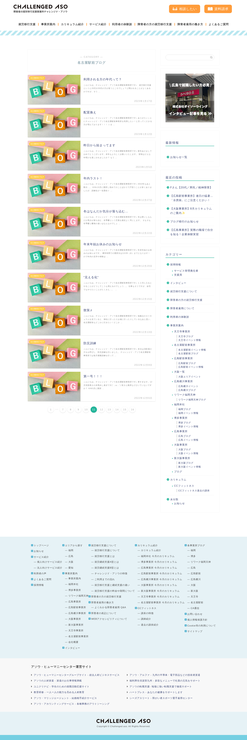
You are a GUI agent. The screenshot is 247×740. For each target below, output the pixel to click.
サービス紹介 (98, 24)
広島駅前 (196, 573)
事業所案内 (48, 24)
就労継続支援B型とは (107, 567)
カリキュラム (178, 479)
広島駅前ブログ (187, 363)
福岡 (70, 550)
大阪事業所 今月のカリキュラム (159, 585)
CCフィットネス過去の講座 (194, 490)
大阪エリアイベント (189, 376)
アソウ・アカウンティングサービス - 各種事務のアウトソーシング (72, 703)
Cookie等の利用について (201, 625)
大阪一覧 (179, 371)
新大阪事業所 (182, 458)
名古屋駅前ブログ (188, 353)
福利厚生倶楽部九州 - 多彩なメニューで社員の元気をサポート (165, 680)
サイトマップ (194, 631)
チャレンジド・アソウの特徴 (111, 573)
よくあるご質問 (219, 24)
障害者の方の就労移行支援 (155, 24)
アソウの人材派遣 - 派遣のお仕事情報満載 (58, 680)
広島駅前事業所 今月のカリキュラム (161, 573)
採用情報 (175, 264)
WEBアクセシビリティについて (109, 619)
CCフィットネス (184, 485)
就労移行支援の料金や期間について (115, 591)
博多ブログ (184, 422)
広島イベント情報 (188, 440)
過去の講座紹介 (150, 624)
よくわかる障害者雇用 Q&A (110, 607)
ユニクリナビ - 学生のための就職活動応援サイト (61, 686)
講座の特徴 (147, 613)
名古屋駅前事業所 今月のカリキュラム (163, 602)
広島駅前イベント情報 (190, 367)
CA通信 (195, 608)
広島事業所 (181, 431)
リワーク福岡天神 (185, 394)
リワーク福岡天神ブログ (192, 399)
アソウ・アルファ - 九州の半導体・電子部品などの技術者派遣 (165, 675)
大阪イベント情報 (188, 453)
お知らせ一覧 (178, 157)
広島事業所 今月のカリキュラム (159, 567)
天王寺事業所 (182, 331)
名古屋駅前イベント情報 (192, 349)
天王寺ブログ (185, 336)
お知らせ (179, 503)
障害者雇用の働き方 (190, 24)
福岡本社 (179, 404)
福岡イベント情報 (188, 413)
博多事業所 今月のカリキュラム (159, 561)
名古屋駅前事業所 (185, 344)
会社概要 (73, 642)
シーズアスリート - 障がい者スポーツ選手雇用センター (161, 698)
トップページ (41, 545)
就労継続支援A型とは (107, 561)
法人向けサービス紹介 (49, 567)
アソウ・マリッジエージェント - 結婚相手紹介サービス (65, 698)
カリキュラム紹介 (72, 24)
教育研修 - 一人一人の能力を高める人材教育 (59, 692)
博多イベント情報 (188, 426)
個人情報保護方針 (197, 619)
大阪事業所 (181, 444)
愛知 (70, 567)
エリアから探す (74, 545)
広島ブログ (184, 436)
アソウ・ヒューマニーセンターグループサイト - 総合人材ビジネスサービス (77, 675)
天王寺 (194, 596)
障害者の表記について (103, 613)
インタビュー (178, 283)
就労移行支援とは (105, 556)
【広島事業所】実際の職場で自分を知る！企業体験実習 (191, 232)
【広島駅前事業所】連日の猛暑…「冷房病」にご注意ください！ (191, 198)
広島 (70, 556)
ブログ (178, 471)
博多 (193, 556)
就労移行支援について (183, 291)
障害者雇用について (182, 308)
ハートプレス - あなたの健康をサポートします (156, 692)
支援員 (178, 274)
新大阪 (194, 591)
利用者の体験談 (122, 24)
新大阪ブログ (185, 463)
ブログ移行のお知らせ (184, 221)
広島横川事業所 (183, 381)
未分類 (174, 499)
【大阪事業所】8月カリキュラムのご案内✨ (191, 210)
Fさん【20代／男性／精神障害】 (191, 187)
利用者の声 (40, 573)
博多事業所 (181, 417)
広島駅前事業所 (183, 358)
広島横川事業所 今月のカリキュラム (161, 579)
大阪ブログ (184, 449)
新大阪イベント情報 (189, 466)
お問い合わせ (194, 614)
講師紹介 (146, 619)
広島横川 (196, 579)
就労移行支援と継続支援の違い (112, 585)
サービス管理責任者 (186, 270)
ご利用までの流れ (105, 579)
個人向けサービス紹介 (49, 561)
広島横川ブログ (187, 390)
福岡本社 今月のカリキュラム (158, 556)
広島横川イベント (188, 386)
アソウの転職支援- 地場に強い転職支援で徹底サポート (161, 686)
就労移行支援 (27, 24)
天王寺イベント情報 (189, 340)
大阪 (70, 561)
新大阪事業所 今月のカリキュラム (160, 591)
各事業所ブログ (196, 545)
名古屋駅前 (197, 602)
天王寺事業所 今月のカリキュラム (160, 596)
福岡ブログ (184, 409)
